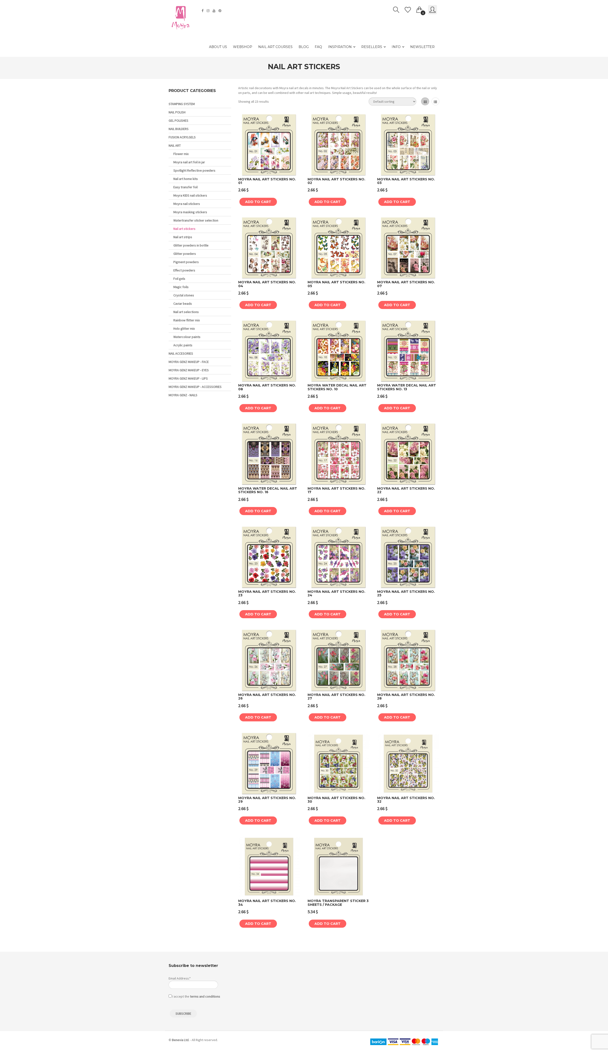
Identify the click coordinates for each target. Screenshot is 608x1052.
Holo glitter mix (184, 328)
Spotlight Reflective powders (194, 170)
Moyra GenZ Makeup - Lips (188, 378)
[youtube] (214, 11)
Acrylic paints (182, 345)
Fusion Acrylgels (182, 137)
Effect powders (184, 270)
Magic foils (181, 287)
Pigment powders (186, 262)
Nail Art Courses (275, 47)
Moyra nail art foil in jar (189, 162)
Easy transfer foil (185, 187)
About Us (218, 47)
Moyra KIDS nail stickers (190, 195)
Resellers (371, 47)
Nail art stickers (184, 229)
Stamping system (182, 104)
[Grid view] (425, 101)
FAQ (318, 47)
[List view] (435, 101)
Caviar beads (182, 303)
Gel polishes (178, 120)
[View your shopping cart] (419, 9)
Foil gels (179, 278)
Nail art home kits (185, 179)
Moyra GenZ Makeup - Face (189, 362)
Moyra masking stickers (190, 212)
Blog (304, 47)
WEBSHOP (242, 47)
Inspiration (340, 47)
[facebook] (203, 11)
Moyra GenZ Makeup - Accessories (195, 387)
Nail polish (177, 112)
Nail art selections (186, 312)
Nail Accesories (181, 353)
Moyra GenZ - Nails (183, 395)
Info (396, 47)
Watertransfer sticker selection (195, 220)
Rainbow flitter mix (186, 320)
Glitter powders (184, 253)
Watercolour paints (186, 337)
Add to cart (258, 202)
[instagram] (208, 11)
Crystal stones (183, 295)
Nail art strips (182, 237)
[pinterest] (220, 11)
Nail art (175, 145)
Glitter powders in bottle (191, 245)
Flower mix (181, 154)
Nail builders (179, 129)
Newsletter (422, 47)
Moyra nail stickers (186, 204)
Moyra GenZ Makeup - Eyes (189, 370)
